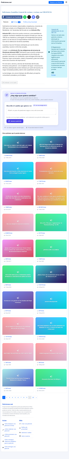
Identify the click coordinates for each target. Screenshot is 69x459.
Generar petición (16, 121)
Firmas (16, 22)
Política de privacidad (30, 22)
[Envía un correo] (33, 17)
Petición (5, 22)
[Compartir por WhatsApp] (25, 17)
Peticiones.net (6, 2)
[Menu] (66, 2)
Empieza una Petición (56, 2)
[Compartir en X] (29, 17)
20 (33, 397)
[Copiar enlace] (37, 17)
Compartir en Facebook (13, 17)
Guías (4, 420)
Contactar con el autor (10, 82)
